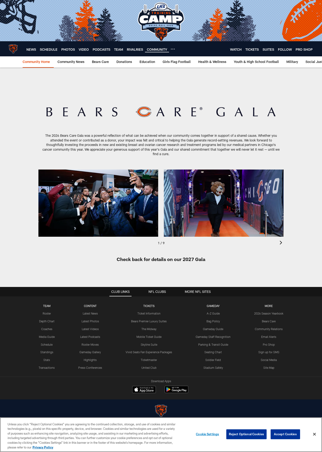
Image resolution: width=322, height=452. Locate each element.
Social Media (269, 359)
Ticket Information (149, 313)
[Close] (314, 434)
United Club (149, 367)
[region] (161, 434)
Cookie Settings (207, 434)
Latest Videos (90, 329)
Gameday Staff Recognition (213, 336)
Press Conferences (90, 367)
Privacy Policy (43, 447)
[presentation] (282, 243)
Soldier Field (213, 359)
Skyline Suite (149, 344)
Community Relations (269, 329)
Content (90, 305)
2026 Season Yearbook (268, 313)
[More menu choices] (173, 49)
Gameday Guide (213, 329)
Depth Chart (46, 321)
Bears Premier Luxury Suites (149, 321)
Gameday (213, 305)
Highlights (90, 359)
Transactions (47, 367)
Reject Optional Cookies (246, 434)
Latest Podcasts (90, 336)
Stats (46, 359)
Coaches (46, 329)
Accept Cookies (285, 434)
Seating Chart (213, 352)
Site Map (268, 367)
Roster (47, 313)
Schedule (47, 344)
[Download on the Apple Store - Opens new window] (144, 390)
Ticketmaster (149, 359)
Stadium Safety (213, 367)
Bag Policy (213, 321)
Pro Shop (269, 344)
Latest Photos (90, 321)
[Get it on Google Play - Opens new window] (176, 392)
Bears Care (269, 321)
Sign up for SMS (268, 352)
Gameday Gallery (90, 352)
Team (46, 305)
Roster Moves (90, 344)
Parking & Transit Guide (213, 344)
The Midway (149, 329)
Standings (46, 352)
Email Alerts (268, 336)
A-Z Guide (213, 313)
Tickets (149, 305)
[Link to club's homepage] (13, 48)
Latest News (90, 313)
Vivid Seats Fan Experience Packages (149, 352)
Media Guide (47, 336)
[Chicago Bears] (161, 411)
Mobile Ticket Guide (148, 336)
